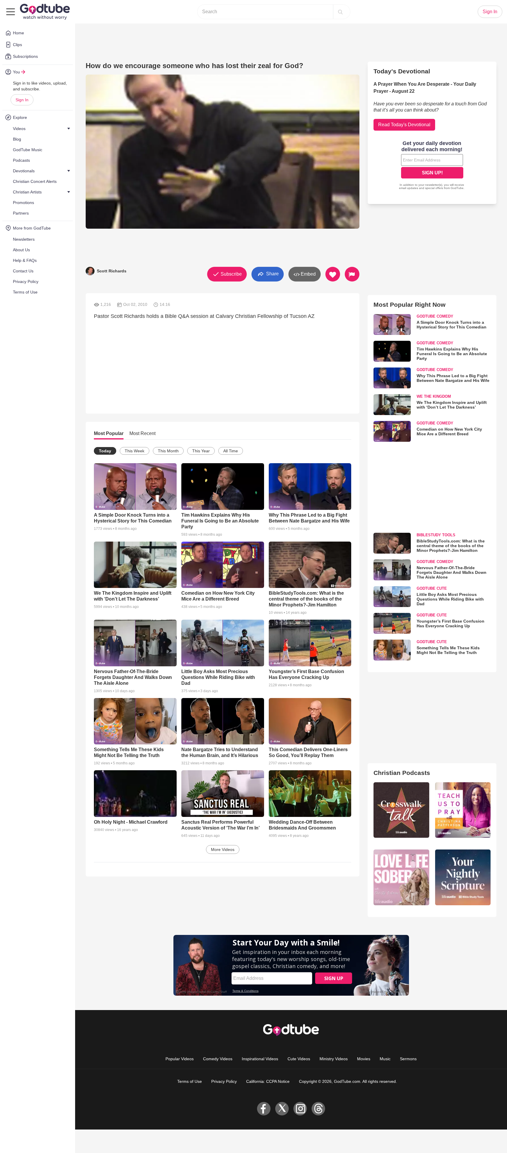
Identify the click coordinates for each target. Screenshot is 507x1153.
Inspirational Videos (260, 1058)
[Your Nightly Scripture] (463, 877)
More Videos (222, 849)
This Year (201, 451)
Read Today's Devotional (404, 124)
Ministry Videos (334, 1058)
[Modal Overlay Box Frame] (432, 165)
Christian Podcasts (402, 772)
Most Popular (109, 433)
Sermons (408, 1058)
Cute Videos (299, 1058)
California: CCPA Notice (268, 1081)
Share (272, 273)
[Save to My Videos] (332, 274)
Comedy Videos (217, 1058)
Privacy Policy (224, 1081)
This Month (168, 451)
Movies (363, 1058)
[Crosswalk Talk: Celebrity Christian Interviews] (401, 810)
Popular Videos (179, 1058)
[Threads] (318, 1108)
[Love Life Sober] (401, 877)
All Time (230, 451)
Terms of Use (189, 1081)
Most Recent (142, 433)
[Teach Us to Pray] (463, 810)
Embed (308, 274)
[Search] (340, 11)
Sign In (22, 99)
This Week (134, 451)
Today (105, 451)
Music (385, 1058)
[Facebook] (264, 1108)
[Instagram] (300, 1108)
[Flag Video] (352, 274)
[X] (282, 1108)
